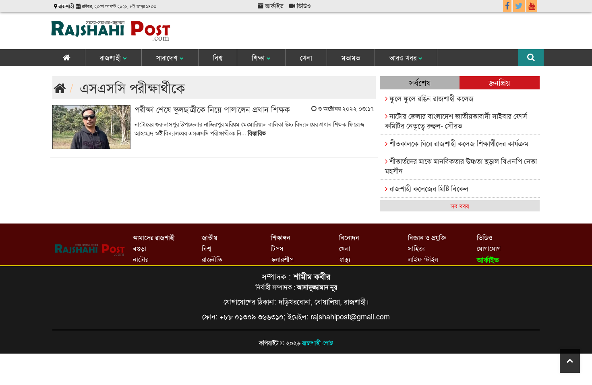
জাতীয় (209, 237)
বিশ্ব (217, 57)
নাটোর (141, 259)
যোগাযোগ (489, 248)
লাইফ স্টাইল (423, 259)
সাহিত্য (416, 248)
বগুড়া (139, 248)
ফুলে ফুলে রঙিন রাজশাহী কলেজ (430, 98)
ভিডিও (303, 5)
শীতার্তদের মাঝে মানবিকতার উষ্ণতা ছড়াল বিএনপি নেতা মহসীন (461, 165)
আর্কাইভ (273, 5)
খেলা (306, 57)
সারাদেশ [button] (168, 57)
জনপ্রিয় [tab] (499, 82)
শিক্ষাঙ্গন (280, 237)
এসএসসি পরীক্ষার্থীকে (132, 87)
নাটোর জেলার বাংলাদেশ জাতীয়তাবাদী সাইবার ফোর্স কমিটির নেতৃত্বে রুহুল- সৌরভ (456, 120)
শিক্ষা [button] (259, 57)
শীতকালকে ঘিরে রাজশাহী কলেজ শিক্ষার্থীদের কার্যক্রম (457, 143)
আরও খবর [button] (403, 57)
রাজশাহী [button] (111, 57)
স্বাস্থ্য (344, 259)
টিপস (277, 248)
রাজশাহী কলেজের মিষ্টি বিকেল (427, 188)
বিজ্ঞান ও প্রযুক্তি (427, 237)
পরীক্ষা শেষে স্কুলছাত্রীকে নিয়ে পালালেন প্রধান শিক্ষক (212, 109)
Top (570, 361)
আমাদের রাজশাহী (154, 237)
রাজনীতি (212, 259)
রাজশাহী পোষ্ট (317, 342)
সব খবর (460, 205)
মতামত (351, 57)
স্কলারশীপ (282, 259)
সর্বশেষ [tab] (420, 82)
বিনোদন (349, 237)
